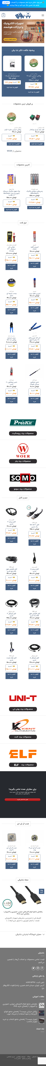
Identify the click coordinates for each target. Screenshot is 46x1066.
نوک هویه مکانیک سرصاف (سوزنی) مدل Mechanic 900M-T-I (11, 193)
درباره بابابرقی (36, 1042)
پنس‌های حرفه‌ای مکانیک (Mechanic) (34, 192)
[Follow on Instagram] (38, 968)
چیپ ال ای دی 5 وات (34, 849)
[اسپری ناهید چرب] (34, 283)
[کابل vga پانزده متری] (11, 648)
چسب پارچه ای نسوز (12, 294)
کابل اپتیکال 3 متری (11, 615)
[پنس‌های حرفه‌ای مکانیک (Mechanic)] (34, 179)
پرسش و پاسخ (26, 1044)
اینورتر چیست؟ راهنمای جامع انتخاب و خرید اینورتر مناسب (20, 1020)
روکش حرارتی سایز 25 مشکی (34, 77)
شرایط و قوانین (20, 1042)
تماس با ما (18, 1044)
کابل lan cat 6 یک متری (34, 526)
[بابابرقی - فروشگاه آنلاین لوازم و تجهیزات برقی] (23, 15)
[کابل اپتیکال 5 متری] (34, 648)
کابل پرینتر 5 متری (34, 570)
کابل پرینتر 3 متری (11, 523)
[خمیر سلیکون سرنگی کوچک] (34, 372)
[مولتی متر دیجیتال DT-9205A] (11, 237)
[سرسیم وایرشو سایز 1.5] (12, 63)
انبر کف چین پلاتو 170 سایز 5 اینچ (34, 339)
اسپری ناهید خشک (35, 248)
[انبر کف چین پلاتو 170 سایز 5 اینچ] (34, 328)
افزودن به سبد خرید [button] (33, 92)
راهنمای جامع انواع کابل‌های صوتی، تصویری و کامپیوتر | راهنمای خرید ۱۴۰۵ (23, 913)
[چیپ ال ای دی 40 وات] (11, 838)
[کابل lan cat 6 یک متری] (34, 513)
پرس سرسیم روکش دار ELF (11, 339)
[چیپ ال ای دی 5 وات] (34, 838)
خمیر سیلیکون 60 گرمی (11, 383)
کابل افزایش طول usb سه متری (34, 615)
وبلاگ (28, 1042)
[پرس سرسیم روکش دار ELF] (11, 328)
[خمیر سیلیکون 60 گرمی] (11, 372)
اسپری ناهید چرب (34, 294)
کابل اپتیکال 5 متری (34, 659)
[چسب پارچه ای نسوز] (11, 283)
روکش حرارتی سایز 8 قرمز (12, 130)
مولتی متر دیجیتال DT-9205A (11, 249)
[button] (42, 15)
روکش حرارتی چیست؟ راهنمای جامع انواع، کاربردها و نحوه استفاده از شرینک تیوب (20, 1012)
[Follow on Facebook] (42, 968)
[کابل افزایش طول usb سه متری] (34, 603)
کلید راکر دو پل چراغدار (37, 130)
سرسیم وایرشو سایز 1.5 (12, 76)
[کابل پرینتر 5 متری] (34, 559)
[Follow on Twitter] (34, 968)
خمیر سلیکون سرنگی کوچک (34, 383)
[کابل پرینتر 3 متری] (11, 512)
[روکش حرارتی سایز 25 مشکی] (34, 63)
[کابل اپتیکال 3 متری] (11, 603)
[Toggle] (43, 934)
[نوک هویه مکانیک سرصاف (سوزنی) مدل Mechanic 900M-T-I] (11, 179)
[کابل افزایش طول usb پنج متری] (11, 559)
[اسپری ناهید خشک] (34, 237)
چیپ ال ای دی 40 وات (12, 849)
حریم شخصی (11, 1042)
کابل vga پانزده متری (12, 659)
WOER (9, 151)
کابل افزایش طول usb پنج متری (11, 570)
